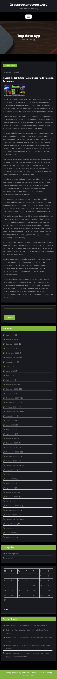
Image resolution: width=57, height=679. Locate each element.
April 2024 (10, 434)
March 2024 (11, 438)
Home (24, 40)
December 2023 (12, 452)
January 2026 (11, 349)
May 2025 (10, 375)
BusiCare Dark (44, 673)
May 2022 (10, 537)
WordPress (26, 673)
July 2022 (10, 528)
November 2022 (12, 510)
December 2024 (12, 398)
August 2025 (11, 362)
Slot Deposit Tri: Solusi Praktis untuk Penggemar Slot (27, 626)
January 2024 (11, 447)
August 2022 (11, 524)
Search (10, 318)
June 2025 (10, 371)
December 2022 (12, 506)
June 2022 (10, 533)
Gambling (10, 554)
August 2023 (11, 470)
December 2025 (12, 353)
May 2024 (10, 429)
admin (8, 72)
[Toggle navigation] (28, 17)
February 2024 (12, 443)
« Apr (6, 609)
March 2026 (11, 340)
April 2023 (10, 488)
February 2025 (12, 389)
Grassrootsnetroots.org (29, 4)
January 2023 (11, 501)
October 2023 (11, 461)
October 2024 (11, 407)
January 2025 (11, 393)
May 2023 (10, 483)
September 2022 (13, 519)
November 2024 (12, 402)
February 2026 (12, 344)
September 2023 (13, 465)
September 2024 (13, 411)
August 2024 (11, 416)
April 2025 (10, 380)
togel (16, 72)
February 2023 (12, 497)
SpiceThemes (28, 676)
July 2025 (10, 366)
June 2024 (10, 425)
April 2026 (10, 335)
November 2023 (12, 456)
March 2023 (11, 492)
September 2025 (13, 357)
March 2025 (11, 384)
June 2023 (10, 479)
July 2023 (10, 474)
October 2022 (11, 515)
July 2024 (10, 420)
